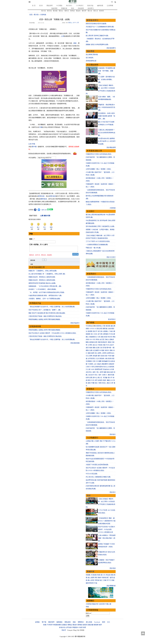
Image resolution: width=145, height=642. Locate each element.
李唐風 (103, 577)
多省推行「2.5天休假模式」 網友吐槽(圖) (42, 289)
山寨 (62, 36)
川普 (103, 326)
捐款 (74, 622)
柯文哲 (109, 337)
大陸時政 (43, 14)
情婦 (90, 347)
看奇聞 (101, 11)
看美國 (55, 11)
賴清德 (108, 326)
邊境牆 (91, 342)
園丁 (107, 577)
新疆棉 (88, 334)
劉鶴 (109, 342)
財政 (102, 356)
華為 (97, 339)
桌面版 (37, 622)
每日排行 (69, 5)
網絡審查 (105, 364)
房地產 (95, 356)
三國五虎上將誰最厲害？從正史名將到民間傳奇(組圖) (106, 132)
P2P (97, 361)
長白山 (105, 366)
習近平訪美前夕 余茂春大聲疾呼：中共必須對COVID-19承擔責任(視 (106, 529)
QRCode (44, 210)
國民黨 (105, 328)
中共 (94, 339)
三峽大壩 (112, 331)
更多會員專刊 (111, 48)
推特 (103, 622)
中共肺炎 (89, 326)
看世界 (84, 11)
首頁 (30, 14)
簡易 (98, 575)
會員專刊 (91, 8)
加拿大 (107, 350)
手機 (92, 383)
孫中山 (95, 377)
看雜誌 (70, 625)
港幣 (90, 356)
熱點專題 (54, 8)
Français (69, 630)
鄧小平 (110, 377)
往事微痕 (106, 334)
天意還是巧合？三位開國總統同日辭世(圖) (100, 27)
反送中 (111, 345)
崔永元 (95, 345)
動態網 (96, 625)
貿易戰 (90, 331)
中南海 (100, 345)
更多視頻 (113, 568)
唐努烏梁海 (99, 366)
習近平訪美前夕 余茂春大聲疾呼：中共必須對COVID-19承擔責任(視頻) (52, 333)
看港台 (61, 11)
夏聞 (92, 577)
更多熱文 (113, 434)
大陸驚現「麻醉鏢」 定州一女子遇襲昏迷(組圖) (44, 298)
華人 (90, 372)
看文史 (90, 11)
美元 (96, 353)
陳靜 (99, 577)
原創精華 (81, 8)
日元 (87, 356)
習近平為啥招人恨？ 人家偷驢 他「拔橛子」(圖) (45, 310)
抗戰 (90, 377)
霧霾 (99, 361)
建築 (75, 43)
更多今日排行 (111, 257)
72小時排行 (79, 5)
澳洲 (109, 375)
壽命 (108, 383)
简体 (112, 2)
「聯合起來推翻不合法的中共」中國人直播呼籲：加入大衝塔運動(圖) (52, 306)
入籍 (89, 375)
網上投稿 (89, 622)
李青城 (97, 580)
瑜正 (101, 580)
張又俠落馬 (89, 57)
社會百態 (102, 604)
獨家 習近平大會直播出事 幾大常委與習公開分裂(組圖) (47, 313)
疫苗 (105, 337)
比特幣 (108, 353)
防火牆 (110, 361)
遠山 (89, 577)
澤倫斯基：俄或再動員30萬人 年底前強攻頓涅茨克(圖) (106, 107)
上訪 (94, 364)
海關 (104, 372)
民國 (112, 375)
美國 (99, 342)
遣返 (108, 372)
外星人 (104, 383)
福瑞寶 (84, 625)
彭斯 (95, 342)
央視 (87, 372)
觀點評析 (95, 604)
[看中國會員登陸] (54, 184)
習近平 (95, 331)
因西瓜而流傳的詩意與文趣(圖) (96, 23)
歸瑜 (112, 575)
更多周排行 (112, 319)
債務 (89, 353)
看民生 (66, 11)
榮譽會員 (41, 196)
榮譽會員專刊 (92, 20)
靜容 (92, 580)
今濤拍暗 (94, 575)
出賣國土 (106, 331)
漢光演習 (99, 328)
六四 (98, 337)
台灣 (89, 358)
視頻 (72, 8)
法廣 (90, 350)
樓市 (99, 356)
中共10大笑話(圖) (91, 473)
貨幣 (99, 353)
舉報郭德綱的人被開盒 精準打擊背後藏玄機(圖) (44, 319)
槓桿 (92, 353)
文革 (111, 383)
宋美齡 (105, 377)
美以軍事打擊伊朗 (92, 54)
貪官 (87, 347)
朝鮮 (102, 350)
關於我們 (51, 622)
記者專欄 (110, 5)
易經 (104, 380)
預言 (96, 383)
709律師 (90, 364)
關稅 (87, 342)
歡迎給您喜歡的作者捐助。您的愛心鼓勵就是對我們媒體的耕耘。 (50, 153)
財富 (105, 356)
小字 (77, 22)
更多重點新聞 (111, 147)
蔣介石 (100, 377)
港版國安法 (93, 337)
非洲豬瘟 (89, 361)
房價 (109, 358)
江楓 (104, 580)
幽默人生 (110, 380)
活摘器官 (111, 364)
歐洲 (80, 627)
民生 (96, 375)
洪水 (95, 334)
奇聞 (99, 383)
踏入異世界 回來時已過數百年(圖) (97, 35)
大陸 (93, 361)
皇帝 (96, 380)
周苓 (96, 577)
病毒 (87, 328)
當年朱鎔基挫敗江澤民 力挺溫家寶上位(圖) (100, 226)
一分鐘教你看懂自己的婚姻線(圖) (97, 244)
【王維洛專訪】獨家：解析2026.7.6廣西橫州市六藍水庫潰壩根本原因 (107, 520)
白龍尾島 (111, 366)
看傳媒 (79, 625)
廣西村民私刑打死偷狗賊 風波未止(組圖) (42, 283)
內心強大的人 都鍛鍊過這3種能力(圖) (98, 477)
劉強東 (102, 358)
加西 (84, 627)
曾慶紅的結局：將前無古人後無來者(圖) (42, 277)
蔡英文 (93, 358)
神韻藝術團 (57, 625)
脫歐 (111, 350)
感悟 (89, 383)
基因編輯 (105, 361)
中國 (40, 127)
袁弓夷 (100, 334)
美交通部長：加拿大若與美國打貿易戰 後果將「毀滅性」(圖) (106, 116)
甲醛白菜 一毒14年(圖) (93, 248)
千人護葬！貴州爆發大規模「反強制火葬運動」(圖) (106, 79)
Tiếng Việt (76, 630)
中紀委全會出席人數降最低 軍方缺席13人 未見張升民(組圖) (107, 141)
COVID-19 (92, 328)
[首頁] (72, 3)
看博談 (72, 11)
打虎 (101, 347)
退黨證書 (90, 625)
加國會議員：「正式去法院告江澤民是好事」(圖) (45, 286)
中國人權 (108, 604)
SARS (92, 369)
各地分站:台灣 (64, 627)
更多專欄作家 (111, 586)
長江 (92, 334)
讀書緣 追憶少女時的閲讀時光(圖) (97, 44)
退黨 (102, 337)
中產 (109, 356)
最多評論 (90, 5)
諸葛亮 (100, 380)
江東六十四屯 (90, 366)
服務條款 (59, 622)
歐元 (112, 353)
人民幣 (103, 353)
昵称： (32, 239)
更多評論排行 (75, 323)
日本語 (82, 630)
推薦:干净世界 (48, 625)
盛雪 (111, 577)
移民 (94, 372)
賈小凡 (103, 575)
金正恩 (102, 339)
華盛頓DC (75, 627)
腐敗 (94, 347)
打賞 (69, 22)
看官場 (49, 11)
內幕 (104, 345)
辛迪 (95, 583)
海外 (100, 375)
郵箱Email (88, 613)
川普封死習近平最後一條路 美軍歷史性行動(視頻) (45, 316)
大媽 (105, 358)
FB (100, 350)
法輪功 (99, 364)
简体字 (64, 630)
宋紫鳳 (88, 575)
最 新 (41, 5)
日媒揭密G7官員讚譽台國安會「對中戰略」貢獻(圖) (106, 70)
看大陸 (43, 11)
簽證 (111, 372)
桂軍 (87, 377)
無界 (100, 625)
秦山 (89, 580)
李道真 (108, 575)
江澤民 (90, 345)
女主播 (111, 369)
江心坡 (88, 369)
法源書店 (64, 625)
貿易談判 (104, 342)
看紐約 (78, 11)
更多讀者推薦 (75, 343)
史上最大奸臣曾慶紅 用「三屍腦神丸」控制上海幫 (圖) (47, 274)
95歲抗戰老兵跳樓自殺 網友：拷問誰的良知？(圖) (45, 295)
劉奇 (89, 380)
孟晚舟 (111, 339)
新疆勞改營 (98, 369)
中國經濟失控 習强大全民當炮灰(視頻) (98, 154)
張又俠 (100, 331)
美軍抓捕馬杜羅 (91, 61)
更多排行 (113, 492)
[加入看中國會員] (54, 180)
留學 (101, 372)
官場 (104, 347)
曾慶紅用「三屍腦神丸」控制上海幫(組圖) (43, 271)
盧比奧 (113, 326)
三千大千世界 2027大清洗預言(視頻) (98, 241)
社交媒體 (96, 350)
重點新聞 (49, 5)
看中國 (34, 146)
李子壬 (108, 580)
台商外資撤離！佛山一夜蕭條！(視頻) (98, 169)
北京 (97, 358)
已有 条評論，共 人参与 (38, 244)
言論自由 (106, 369)
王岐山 (106, 339)
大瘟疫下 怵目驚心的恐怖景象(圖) (97, 464)
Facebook (97, 622)
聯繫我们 (81, 622)
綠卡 (92, 375)
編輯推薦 (100, 5)
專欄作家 (64, 8)
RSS (108, 622)
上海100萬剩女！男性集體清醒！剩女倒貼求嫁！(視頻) (106, 538)
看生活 (95, 11)
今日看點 (59, 5)
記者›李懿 (32, 144)
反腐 (97, 347)
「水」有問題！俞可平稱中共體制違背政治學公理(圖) (46, 292)
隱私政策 (68, 622)
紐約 (70, 627)
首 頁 (33, 5)
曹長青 (91, 583)
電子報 (44, 622)
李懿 (87, 607)
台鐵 (109, 328)
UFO (90, 339)
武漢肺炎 (98, 326)
